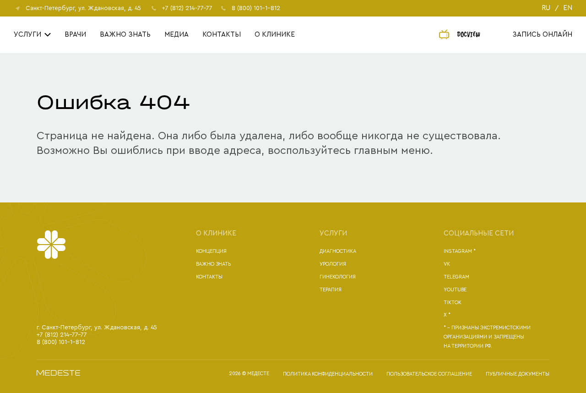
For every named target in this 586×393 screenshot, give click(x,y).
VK (447, 264)
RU (546, 8)
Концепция (211, 251)
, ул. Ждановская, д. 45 (83, 8)
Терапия (331, 289)
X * (447, 314)
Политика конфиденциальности (328, 374)
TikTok (452, 302)
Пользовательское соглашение (429, 374)
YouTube (455, 289)
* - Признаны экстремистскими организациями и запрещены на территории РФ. (487, 337)
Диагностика (338, 251)
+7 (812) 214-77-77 (187, 8)
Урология (333, 264)
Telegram (456, 276)
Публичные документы (517, 374)
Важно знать (125, 34)
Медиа (176, 34)
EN (567, 8)
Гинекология (338, 276)
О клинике (275, 34)
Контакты (221, 34)
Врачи (75, 34)
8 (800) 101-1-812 (256, 8)
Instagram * (460, 251)
